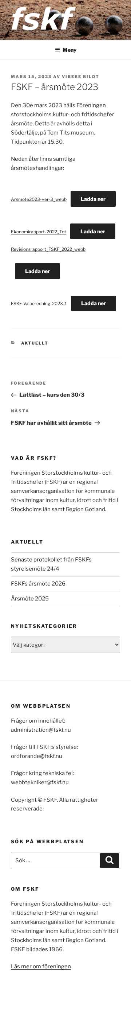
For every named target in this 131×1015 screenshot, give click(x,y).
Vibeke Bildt (80, 76)
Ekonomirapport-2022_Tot (38, 231)
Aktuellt (35, 343)
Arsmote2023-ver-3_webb (39, 199)
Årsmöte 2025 (30, 598)
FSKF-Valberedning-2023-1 (39, 303)
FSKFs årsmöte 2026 (38, 583)
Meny (69, 50)
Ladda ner (93, 199)
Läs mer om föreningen (41, 966)
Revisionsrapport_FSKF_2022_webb (48, 249)
